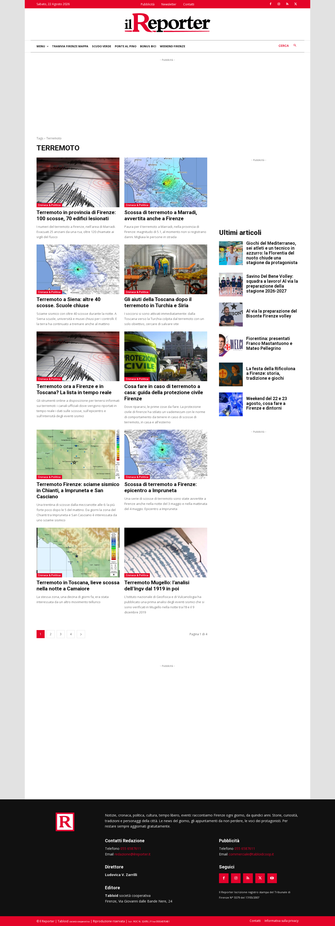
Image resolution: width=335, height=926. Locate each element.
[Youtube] (272, 878)
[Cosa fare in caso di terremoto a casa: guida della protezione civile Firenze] (165, 356)
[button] (288, 45)
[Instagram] (279, 4)
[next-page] (81, 634)
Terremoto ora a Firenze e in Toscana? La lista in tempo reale (74, 389)
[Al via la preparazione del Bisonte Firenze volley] (231, 314)
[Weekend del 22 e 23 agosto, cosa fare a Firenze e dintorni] (231, 404)
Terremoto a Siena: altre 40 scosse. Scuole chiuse (69, 302)
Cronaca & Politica (49, 205)
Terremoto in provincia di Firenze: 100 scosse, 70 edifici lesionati (76, 215)
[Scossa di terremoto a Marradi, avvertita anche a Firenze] (165, 182)
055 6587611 (130, 848)
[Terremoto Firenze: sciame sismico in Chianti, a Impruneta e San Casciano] (78, 454)
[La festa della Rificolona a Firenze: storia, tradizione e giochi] (231, 374)
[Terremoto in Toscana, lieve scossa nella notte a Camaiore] (78, 552)
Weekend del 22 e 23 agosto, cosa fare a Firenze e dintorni (266, 403)
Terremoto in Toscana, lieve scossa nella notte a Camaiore (78, 586)
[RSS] (287, 4)
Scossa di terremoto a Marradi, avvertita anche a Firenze (160, 215)
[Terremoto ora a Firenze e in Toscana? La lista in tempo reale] (78, 356)
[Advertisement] (167, 96)
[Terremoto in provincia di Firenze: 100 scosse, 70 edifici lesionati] (78, 182)
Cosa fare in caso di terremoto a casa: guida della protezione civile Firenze (163, 392)
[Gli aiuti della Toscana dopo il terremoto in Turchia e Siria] (165, 269)
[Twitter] (295, 4)
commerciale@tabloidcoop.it (251, 854)
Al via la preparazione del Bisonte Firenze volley (271, 313)
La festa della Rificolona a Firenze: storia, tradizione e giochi (270, 373)
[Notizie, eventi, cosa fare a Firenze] (167, 22)
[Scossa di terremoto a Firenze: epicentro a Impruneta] (165, 454)
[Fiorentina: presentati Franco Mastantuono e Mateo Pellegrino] (231, 344)
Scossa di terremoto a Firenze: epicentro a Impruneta (160, 487)
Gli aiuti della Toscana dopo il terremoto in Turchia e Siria (158, 302)
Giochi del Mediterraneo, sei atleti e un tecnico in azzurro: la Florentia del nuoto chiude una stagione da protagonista (271, 253)
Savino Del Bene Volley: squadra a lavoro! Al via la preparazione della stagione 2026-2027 (272, 283)
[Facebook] (270, 4)
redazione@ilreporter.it (133, 854)
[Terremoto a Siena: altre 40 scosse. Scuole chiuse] (78, 269)
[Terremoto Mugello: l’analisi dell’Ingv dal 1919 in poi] (165, 552)
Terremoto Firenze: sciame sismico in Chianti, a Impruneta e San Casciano (78, 490)
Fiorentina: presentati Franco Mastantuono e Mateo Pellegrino (269, 343)
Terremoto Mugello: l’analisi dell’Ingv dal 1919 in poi (156, 586)
